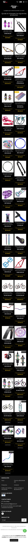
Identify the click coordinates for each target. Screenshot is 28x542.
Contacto (16, 485)
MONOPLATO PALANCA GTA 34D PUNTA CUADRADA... (8, 128)
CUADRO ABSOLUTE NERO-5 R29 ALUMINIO (20, 270)
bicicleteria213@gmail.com (10, 504)
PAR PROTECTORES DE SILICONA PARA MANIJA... (20, 223)
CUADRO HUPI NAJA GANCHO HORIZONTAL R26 (20, 79)
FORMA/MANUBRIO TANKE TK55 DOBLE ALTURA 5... (20, 316)
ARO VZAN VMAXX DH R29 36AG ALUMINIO (8, 174)
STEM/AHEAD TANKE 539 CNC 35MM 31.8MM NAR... (8, 151)
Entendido (14, 540)
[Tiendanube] (14, 524)
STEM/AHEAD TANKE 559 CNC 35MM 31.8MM (8, 364)
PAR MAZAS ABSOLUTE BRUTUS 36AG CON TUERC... (20, 368)
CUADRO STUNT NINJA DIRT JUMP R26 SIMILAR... (8, 56)
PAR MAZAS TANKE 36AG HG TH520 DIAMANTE (7, 104)
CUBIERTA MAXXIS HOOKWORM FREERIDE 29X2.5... (8, 341)
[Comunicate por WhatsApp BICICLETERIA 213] (25, 530)
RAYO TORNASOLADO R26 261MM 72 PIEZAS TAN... (20, 103)
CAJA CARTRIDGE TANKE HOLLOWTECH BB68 (8, 224)
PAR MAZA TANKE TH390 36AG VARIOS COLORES (7, 31)
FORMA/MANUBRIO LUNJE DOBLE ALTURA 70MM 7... (8, 312)
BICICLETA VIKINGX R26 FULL (20, 388)
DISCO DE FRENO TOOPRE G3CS (20, 339)
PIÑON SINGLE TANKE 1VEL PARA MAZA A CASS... (20, 199)
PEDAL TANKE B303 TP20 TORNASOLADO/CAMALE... (20, 439)
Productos (4, 485)
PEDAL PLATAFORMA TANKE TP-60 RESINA (8, 270)
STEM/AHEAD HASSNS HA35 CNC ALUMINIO (8, 201)
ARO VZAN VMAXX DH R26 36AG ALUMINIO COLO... (20, 150)
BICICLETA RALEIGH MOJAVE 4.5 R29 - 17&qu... (7, 413)
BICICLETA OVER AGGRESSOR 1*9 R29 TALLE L (7, 293)
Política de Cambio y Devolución (6, 488)
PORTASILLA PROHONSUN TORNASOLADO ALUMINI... (7, 247)
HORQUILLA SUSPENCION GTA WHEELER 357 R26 (20, 33)
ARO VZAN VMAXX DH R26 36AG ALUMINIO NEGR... (20, 56)
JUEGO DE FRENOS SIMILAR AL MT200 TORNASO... (20, 126)
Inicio (2, 480)
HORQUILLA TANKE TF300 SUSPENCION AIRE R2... (20, 413)
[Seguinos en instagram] (2, 513)
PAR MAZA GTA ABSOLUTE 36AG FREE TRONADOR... (8, 436)
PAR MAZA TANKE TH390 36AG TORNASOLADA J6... (7, 390)
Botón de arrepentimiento (14, 532)
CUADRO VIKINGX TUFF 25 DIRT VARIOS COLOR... (7, 77)
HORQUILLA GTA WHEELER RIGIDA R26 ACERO (20, 178)
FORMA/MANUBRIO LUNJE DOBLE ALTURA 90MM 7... (8, 464)
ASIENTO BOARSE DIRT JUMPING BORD (20, 247)
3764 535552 (6, 501)
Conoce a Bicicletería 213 (19, 481)
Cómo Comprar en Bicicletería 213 (19, 488)
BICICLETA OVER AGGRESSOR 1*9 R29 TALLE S (20, 293)
